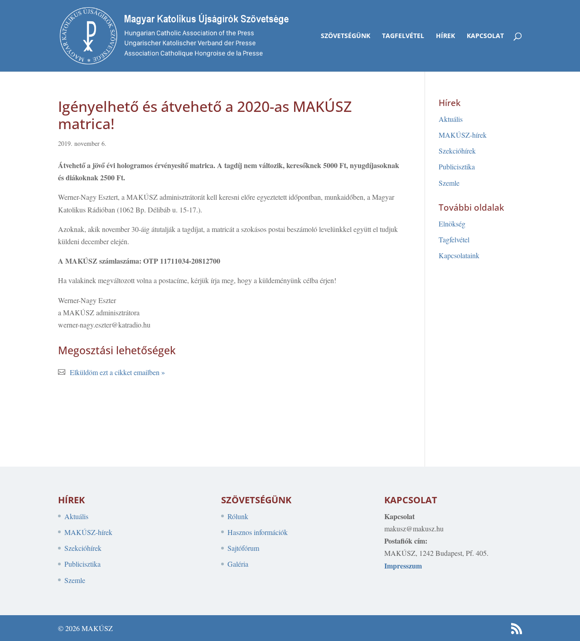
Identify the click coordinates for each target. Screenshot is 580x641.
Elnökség (452, 223)
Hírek (445, 36)
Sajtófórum (243, 548)
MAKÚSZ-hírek (463, 135)
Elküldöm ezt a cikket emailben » (117, 372)
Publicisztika (457, 166)
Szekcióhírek (457, 150)
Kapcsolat (485, 36)
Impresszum (403, 565)
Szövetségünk (345, 36)
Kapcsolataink (459, 255)
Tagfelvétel (403, 36)
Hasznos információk (257, 532)
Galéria (237, 564)
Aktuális (451, 119)
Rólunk (237, 516)
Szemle (449, 183)
